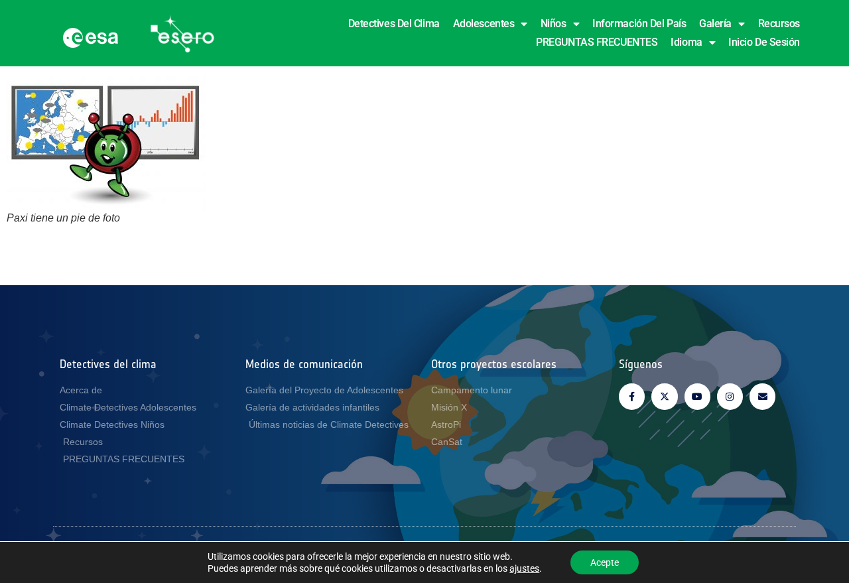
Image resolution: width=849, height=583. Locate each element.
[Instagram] (730, 396)
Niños (553, 23)
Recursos (779, 23)
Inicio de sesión (764, 42)
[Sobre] (762, 396)
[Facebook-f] (632, 396)
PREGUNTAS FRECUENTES (596, 42)
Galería (715, 23)
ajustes (524, 568)
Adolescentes (484, 23)
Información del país (639, 23)
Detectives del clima (394, 23)
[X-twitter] (664, 396)
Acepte (604, 562)
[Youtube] (697, 396)
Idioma (686, 42)
